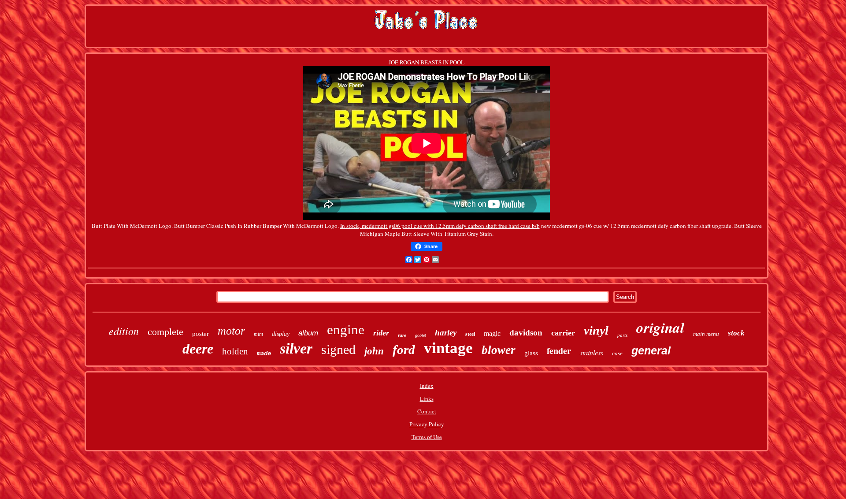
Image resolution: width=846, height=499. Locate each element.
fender (559, 350)
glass (531, 353)
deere (197, 349)
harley (445, 332)
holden (235, 351)
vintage (448, 348)
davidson (525, 332)
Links (427, 398)
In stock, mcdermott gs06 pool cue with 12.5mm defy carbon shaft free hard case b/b (440, 226)
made (264, 353)
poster (200, 333)
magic (492, 333)
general (651, 350)
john (374, 351)
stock (736, 333)
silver (296, 348)
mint (258, 334)
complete (165, 331)
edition (124, 331)
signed (338, 349)
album (308, 333)
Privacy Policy (426, 424)
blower (499, 350)
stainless (591, 352)
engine (345, 329)
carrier (563, 332)
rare (402, 335)
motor (231, 330)
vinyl (596, 330)
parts (622, 335)
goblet (420, 335)
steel (470, 334)
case (617, 353)
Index (427, 386)
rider (381, 332)
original (660, 327)
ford (404, 350)
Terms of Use (427, 437)
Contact (426, 411)
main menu (706, 334)
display (280, 334)
